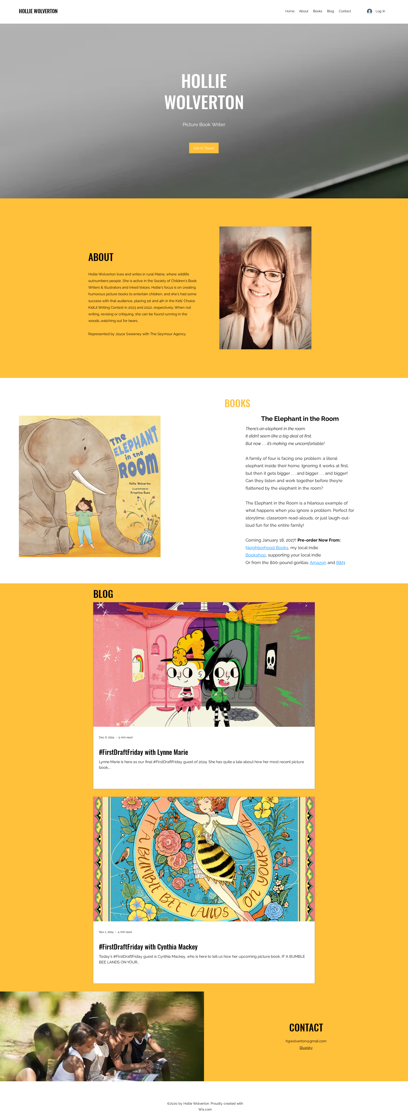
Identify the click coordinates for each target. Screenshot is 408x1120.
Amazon (318, 562)
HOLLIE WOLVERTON (38, 11)
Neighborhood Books (267, 547)
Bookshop (256, 554)
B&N (340, 562)
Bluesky (306, 1048)
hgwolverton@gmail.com (306, 1041)
